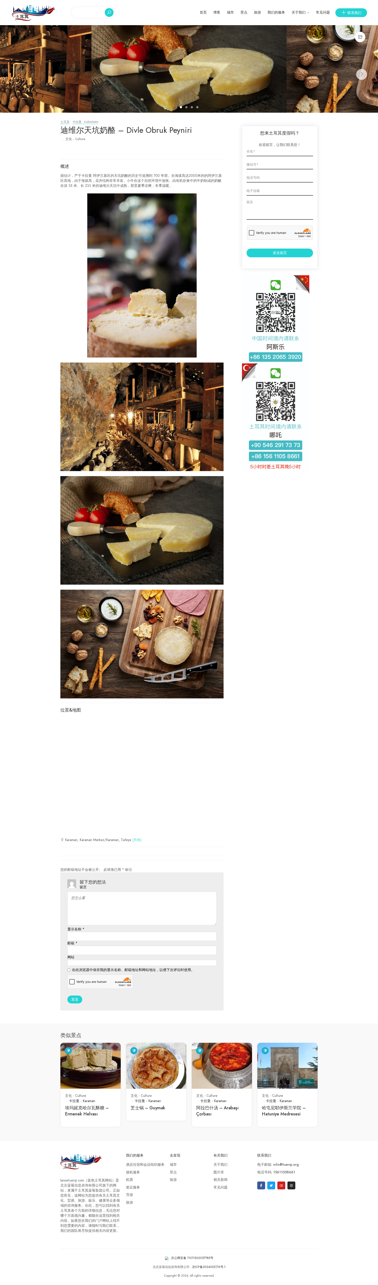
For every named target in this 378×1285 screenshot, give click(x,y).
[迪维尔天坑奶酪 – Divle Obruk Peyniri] (189, 69)
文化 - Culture (75, 139)
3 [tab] (192, 107)
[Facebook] (261, 1185)
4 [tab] (197, 107)
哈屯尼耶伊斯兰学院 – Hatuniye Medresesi (284, 1111)
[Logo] (33, 12)
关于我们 (299, 12)
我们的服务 (276, 12)
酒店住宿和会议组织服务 (145, 1164)
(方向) (137, 840)
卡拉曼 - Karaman (85, 122)
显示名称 (75, 929)
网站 (70, 957)
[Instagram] (291, 1185)
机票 (129, 1179)
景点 (243, 12)
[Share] (360, 37)
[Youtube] (281, 1185)
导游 (129, 1194)
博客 (216, 12)
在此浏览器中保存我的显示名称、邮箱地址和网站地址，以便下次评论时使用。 (133, 970)
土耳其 (65, 122)
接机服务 (133, 1172)
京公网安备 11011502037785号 (192, 1258)
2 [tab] (186, 107)
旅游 (257, 12)
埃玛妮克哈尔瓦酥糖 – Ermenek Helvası (87, 1111)
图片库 (219, 1172)
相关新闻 (221, 1179)
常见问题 (323, 12)
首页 (203, 12)
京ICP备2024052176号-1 (209, 1267)
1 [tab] (181, 107)
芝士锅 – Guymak (148, 1108)
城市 (230, 12)
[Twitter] (271, 1185)
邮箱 (72, 943)
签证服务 (133, 1187)
